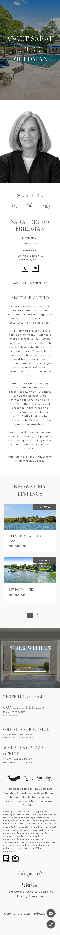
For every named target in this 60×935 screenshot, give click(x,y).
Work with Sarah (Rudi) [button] (30, 283)
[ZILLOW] (39, 874)
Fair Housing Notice (20, 789)
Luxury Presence (30, 896)
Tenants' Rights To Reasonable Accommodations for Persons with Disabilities (30, 801)
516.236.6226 (10, 715)
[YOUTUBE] (30, 874)
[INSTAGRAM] (21, 874)
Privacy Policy (45, 913)
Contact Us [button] (30, 667)
